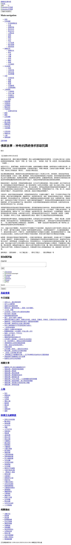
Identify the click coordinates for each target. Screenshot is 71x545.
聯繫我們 (7, 124)
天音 (5, 76)
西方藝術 (7, 450)
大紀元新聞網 (8, 535)
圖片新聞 (11, 44)
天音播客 (7, 128)
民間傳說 (7, 445)
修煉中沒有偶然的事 (11, 306)
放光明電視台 (8, 529)
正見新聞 (7, 21)
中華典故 (7, 493)
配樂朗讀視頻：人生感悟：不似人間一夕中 (18, 331)
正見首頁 (7, 131)
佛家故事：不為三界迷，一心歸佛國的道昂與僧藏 (20, 379)
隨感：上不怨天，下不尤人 (13, 333)
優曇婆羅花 (8, 491)
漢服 (5, 427)
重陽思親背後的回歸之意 (12, 337)
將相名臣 (7, 395)
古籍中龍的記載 (9, 470)
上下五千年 (8, 429)
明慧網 (6, 515)
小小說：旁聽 (8, 310)
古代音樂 (7, 466)
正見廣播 (7, 117)
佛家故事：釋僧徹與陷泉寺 (13, 375)
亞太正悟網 (8, 521)
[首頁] (3, 3)
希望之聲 (7, 533)
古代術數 (7, 499)
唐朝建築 (7, 489)
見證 (9, 68)
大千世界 (11, 43)
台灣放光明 (8, 531)
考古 (9, 41)
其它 (9, 99)
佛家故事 (7, 452)
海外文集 (11, 72)
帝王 (5, 393)
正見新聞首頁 (12, 23)
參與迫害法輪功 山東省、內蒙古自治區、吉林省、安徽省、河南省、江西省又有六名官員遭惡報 (35, 319)
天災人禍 (11, 93)
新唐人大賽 (8, 497)
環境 (9, 35)
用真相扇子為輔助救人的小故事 (14, 356)
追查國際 (7, 527)
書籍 (5, 115)
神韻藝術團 (8, 539)
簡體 (5, 140)
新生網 (6, 517)
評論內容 (4, 261)
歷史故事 (7, 501)
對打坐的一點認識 (10, 313)
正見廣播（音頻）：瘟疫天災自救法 (16, 349)
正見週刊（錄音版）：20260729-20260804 (18, 339)
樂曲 (9, 81)
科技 (9, 58)
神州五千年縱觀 (9, 468)
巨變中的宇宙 (12, 111)
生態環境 (11, 97)
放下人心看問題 (9, 304)
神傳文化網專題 (8, 415)
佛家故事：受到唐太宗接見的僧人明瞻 (17, 382)
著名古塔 (7, 437)
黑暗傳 (6, 433)
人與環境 (7, 89)
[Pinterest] (7, 278)
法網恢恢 (7, 525)
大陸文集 (11, 70)
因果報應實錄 (8, 485)
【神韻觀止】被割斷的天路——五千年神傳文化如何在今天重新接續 (26, 354)
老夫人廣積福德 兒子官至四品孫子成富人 (17, 325)
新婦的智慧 (8, 347)
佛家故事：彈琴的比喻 (11, 384)
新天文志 (11, 29)
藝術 (9, 37)
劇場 (5, 113)
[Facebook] (8, 272)
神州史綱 (7, 474)
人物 (9, 54)
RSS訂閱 (7, 126)
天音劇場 (11, 85)
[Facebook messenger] (11, 273)
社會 (9, 25)
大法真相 (7, 66)
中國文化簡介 (8, 482)
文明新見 (7, 103)
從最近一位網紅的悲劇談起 (13, 329)
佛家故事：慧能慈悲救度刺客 (14, 369)
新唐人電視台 (8, 537)
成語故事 (7, 435)
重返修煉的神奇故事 (11, 315)
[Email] (6, 280)
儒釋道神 (7, 137)
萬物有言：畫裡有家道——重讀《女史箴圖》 (19, 308)
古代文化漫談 (8, 484)
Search (3, 285)
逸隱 (5, 411)
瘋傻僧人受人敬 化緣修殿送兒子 (15, 367)
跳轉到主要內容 (6, 1)
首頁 (5, 19)
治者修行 (7, 476)
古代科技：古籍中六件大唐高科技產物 (17, 312)
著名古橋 (7, 439)
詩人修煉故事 (8, 458)
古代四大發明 (8, 462)
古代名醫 (7, 460)
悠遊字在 (7, 480)
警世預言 (7, 107)
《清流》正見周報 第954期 (13, 352)
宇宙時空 (7, 109)
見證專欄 (11, 74)
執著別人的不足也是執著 (12, 358)
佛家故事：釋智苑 (10, 371)
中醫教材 (7, 447)
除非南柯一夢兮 (9, 335)
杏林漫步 (7, 431)
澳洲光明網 (8, 523)
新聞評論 (11, 27)
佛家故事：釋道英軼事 (11, 373)
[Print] (6, 282)
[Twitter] (7, 277)
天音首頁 (11, 78)
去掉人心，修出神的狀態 (12, 302)
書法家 (6, 405)
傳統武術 (7, 495)
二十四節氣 (8, 505)
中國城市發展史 (9, 487)
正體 (2, 140)
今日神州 (11, 64)
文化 (9, 39)
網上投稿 (7, 122)
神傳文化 (7, 48)
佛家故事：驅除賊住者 (11, 377)
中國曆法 (7, 441)
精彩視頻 (11, 46)
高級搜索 (5, 293)
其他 (5, 407)
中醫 (9, 56)
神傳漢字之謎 (8, 478)
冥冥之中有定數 (9, 419)
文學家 (6, 399)
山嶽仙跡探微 (8, 454)
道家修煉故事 (8, 456)
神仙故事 (7, 423)
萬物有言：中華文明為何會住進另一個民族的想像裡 (21, 321)
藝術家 (6, 403)
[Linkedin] (7, 275)
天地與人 (11, 95)
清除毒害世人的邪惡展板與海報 (14, 343)
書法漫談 (7, 443)
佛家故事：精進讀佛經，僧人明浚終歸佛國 (18, 381)
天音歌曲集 (12, 87)
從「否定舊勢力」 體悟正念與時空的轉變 (17, 341)
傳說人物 (7, 401)
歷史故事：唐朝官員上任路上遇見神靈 (17, 323)
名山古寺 (7, 425)
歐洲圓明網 (8, 519)
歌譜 (9, 83)
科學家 (6, 397)
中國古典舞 (8, 448)
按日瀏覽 (7, 120)
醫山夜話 (7, 421)
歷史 (9, 52)
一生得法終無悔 (9, 327)
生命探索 (7, 101)
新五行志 (11, 31)
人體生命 (11, 33)
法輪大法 (7, 513)
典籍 (9, 62)
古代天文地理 (8, 503)
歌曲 (9, 80)
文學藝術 (7, 105)
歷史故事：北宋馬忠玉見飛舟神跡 (15, 350)
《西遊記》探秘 (9, 472)
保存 (2, 268)
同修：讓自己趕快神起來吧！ (14, 345)
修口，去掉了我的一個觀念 (13, 317)
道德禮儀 (7, 464)
